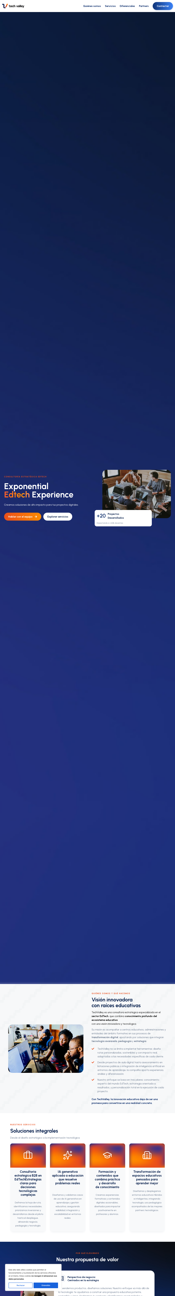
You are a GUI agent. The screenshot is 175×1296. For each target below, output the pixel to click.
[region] (33, 1277)
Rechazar (21, 1285)
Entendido (46, 1285)
